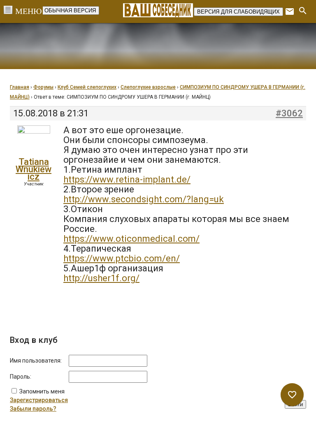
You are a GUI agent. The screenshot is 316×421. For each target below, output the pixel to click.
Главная (19, 87)
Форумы (43, 87)
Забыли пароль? (33, 408)
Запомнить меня (42, 391)
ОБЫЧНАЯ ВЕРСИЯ (70, 10)
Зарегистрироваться (39, 400)
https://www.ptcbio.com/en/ (121, 258)
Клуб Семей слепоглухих (87, 87)
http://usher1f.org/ (101, 278)
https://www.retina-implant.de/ (127, 179)
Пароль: (20, 376)
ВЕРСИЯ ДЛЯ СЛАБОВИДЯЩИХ (238, 12)
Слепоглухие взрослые (148, 87)
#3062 (289, 113)
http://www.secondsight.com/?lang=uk (143, 199)
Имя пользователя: (36, 360)
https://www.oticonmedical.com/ (131, 239)
